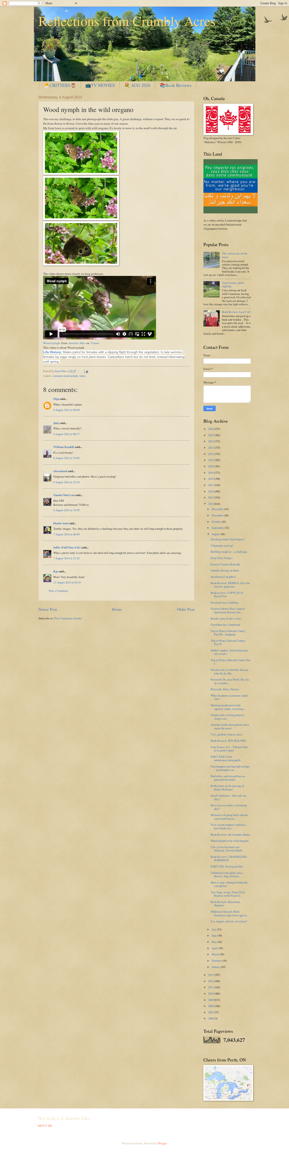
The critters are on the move (234, 255)
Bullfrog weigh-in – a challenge (229, 552)
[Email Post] (85, 371)
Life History (52, 352)
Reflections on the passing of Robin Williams (227, 787)
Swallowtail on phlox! (223, 577)
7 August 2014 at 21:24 (66, 558)
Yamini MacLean (64, 495)
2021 (211, 460)
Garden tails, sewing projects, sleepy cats (228, 716)
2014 (211, 504)
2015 (211, 497)
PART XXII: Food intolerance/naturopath (225, 758)
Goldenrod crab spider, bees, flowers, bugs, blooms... (227, 874)
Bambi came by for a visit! (226, 618)
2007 (211, 1012)
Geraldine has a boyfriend (225, 625)
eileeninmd (60, 471)
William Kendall (63, 447)
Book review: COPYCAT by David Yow (227, 594)
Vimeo (95, 343)
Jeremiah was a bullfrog (224, 602)
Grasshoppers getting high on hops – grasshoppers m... (230, 768)
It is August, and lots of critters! (229, 921)
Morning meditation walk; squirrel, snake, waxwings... (228, 707)
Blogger (162, 1143)
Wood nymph (51, 343)
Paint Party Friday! (222, 558)
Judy (56, 423)
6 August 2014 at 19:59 (66, 510)
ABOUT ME (44, 1126)
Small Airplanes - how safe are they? (228, 797)
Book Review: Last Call (236, 312)
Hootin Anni (60, 523)
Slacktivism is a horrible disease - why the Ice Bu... (230, 671)
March (216, 954)
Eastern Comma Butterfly (225, 564)
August (216, 534)
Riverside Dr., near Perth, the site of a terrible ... (230, 681)
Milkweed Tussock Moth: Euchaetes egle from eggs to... (230, 913)
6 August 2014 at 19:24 (66, 482)
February (217, 960)
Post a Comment (58, 591)
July (214, 929)
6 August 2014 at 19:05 (66, 458)
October (216, 522)
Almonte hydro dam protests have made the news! (230, 726)
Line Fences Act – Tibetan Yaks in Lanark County (229, 748)
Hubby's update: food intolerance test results (229, 652)
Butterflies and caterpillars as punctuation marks (228, 777)
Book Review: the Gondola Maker (230, 835)
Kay (55, 571)
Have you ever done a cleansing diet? (229, 807)
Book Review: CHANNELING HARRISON (229, 858)
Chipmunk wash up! (222, 545)
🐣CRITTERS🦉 (60, 85)
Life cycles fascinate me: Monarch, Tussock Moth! (226, 848)
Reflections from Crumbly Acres (126, 21)
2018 (211, 479)
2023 (211, 447)
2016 (211, 491)
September (218, 528)
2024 (211, 441)
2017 (211, 485)
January (216, 967)
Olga (56, 399)
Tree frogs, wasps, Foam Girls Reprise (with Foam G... (228, 894)
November (218, 515)
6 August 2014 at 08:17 (66, 434)
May (214, 942)
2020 (211, 466)
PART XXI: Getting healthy (227, 866)
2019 (211, 473)
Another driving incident (225, 570)
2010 (211, 993)
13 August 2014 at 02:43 (67, 582)
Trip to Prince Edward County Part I (230, 661)
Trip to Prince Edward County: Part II (228, 642)
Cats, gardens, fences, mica (226, 734)
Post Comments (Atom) (68, 618)
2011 (211, 987)
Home (117, 609)
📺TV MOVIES (100, 85)
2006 (211, 1018)
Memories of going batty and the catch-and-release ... (229, 816)
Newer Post (47, 609)
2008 (211, 1006)
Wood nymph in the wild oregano (229, 841)
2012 (211, 981)
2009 (211, 1000)
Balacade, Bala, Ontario (225, 689)
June (214, 935)
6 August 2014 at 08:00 (66, 410)
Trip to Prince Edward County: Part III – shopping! (228, 632)
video (82, 376)
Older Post (185, 609)
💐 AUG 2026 (137, 85)
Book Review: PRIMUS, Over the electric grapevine (230, 584)
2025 (211, 435)
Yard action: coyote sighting (233, 284)
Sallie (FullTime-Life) (67, 547)
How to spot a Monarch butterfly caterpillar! (229, 884)
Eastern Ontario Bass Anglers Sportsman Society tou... (228, 610)
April (215, 948)
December (218, 509)
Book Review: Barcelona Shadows (225, 903)
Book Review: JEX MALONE (228, 741)
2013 (211, 975)
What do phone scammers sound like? (229, 697)
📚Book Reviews (175, 85)
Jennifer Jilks (77, 343)
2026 (211, 429)
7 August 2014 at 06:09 (66, 534)
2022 (211, 454)
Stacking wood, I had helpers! (228, 539)
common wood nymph (65, 376)
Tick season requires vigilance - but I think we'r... (229, 826)
